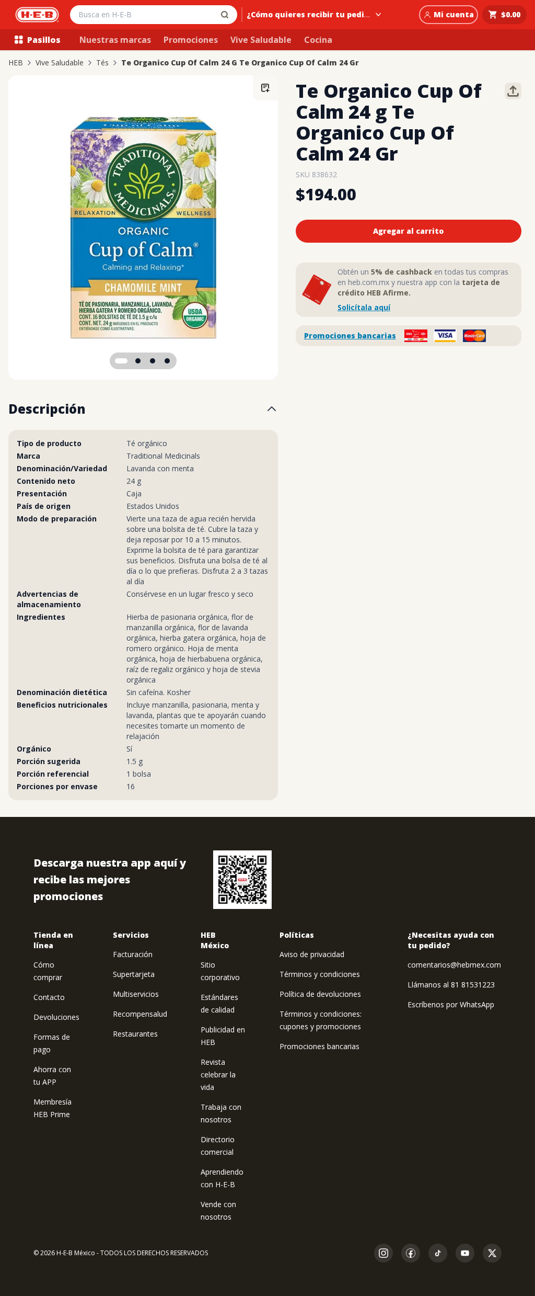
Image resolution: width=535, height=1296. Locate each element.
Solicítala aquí (364, 307)
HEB (15, 63)
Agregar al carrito (408, 231)
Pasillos (44, 40)
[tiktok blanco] (437, 1253)
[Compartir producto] (513, 91)
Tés (102, 63)
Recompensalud (140, 1014)
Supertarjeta (134, 974)
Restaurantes (135, 1034)
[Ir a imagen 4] (167, 361)
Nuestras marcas (115, 40)
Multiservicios (136, 994)
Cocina (318, 40)
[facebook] (410, 1253)
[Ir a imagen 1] (121, 361)
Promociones (191, 40)
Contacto (49, 997)
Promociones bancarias (350, 335)
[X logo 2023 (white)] (492, 1253)
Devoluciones (56, 1017)
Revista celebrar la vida (218, 1074)
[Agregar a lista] (265, 87)
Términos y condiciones (320, 974)
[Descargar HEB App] (242, 879)
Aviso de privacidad (312, 954)
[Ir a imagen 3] (152, 361)
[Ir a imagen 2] (138, 361)
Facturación (133, 954)
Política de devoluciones (320, 994)
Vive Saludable (261, 40)
